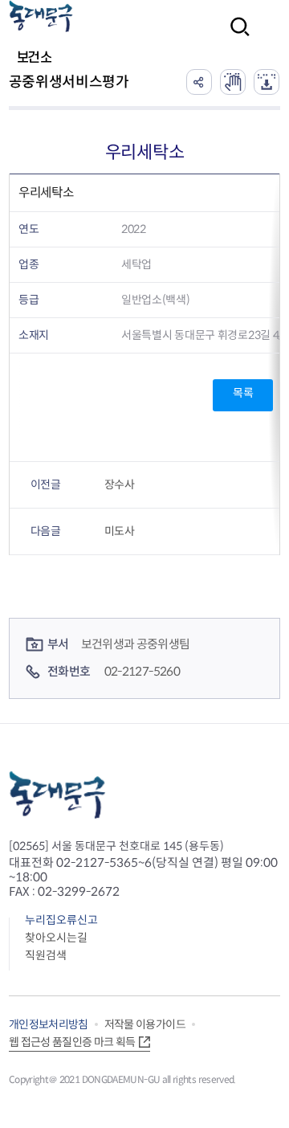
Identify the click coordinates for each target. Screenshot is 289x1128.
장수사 (119, 484)
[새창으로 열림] (233, 82)
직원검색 (46, 955)
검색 (235, 37)
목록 (243, 393)
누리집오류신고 (61, 920)
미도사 (119, 531)
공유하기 (199, 82)
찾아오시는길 (56, 937)
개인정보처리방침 (48, 1024)
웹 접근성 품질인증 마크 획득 (72, 1042)
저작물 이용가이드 (144, 1024)
